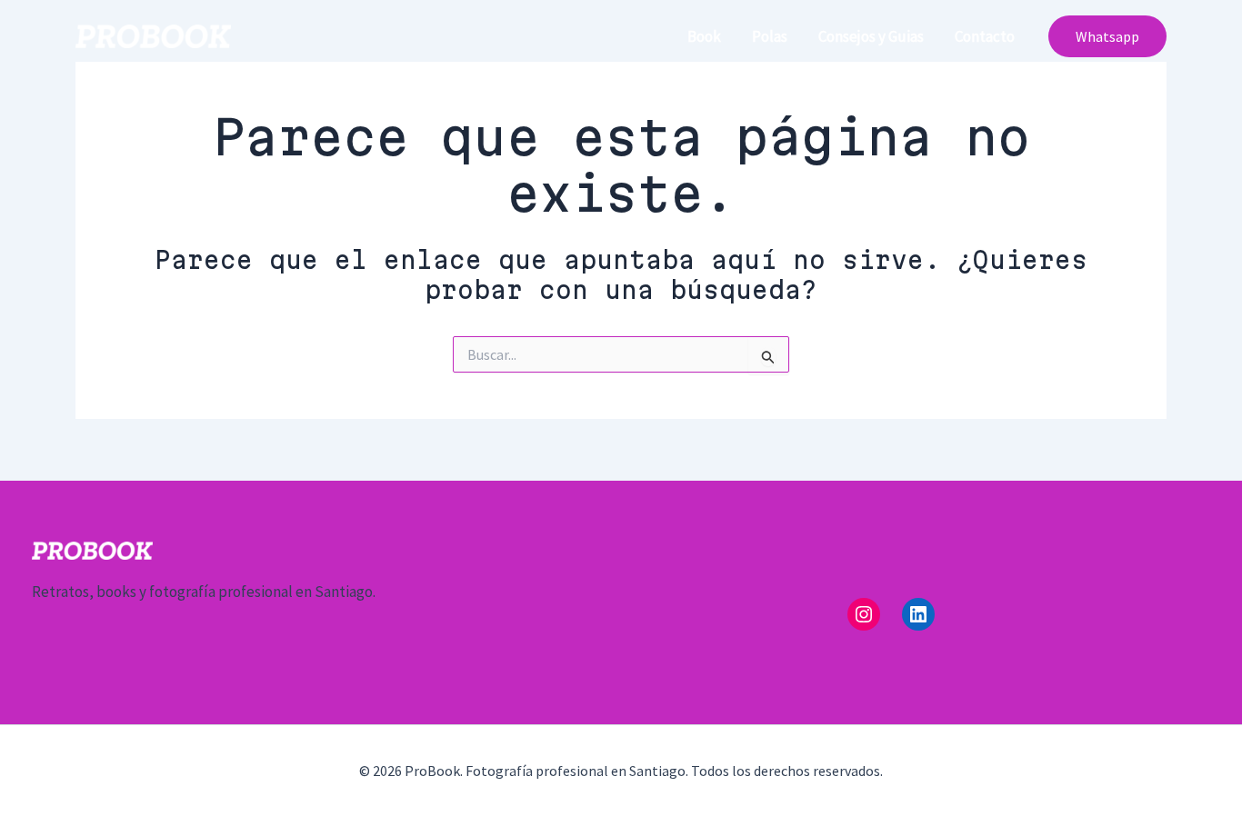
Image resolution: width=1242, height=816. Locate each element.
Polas (769, 36)
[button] (1107, 36)
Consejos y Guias (871, 36)
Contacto (985, 36)
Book (704, 36)
